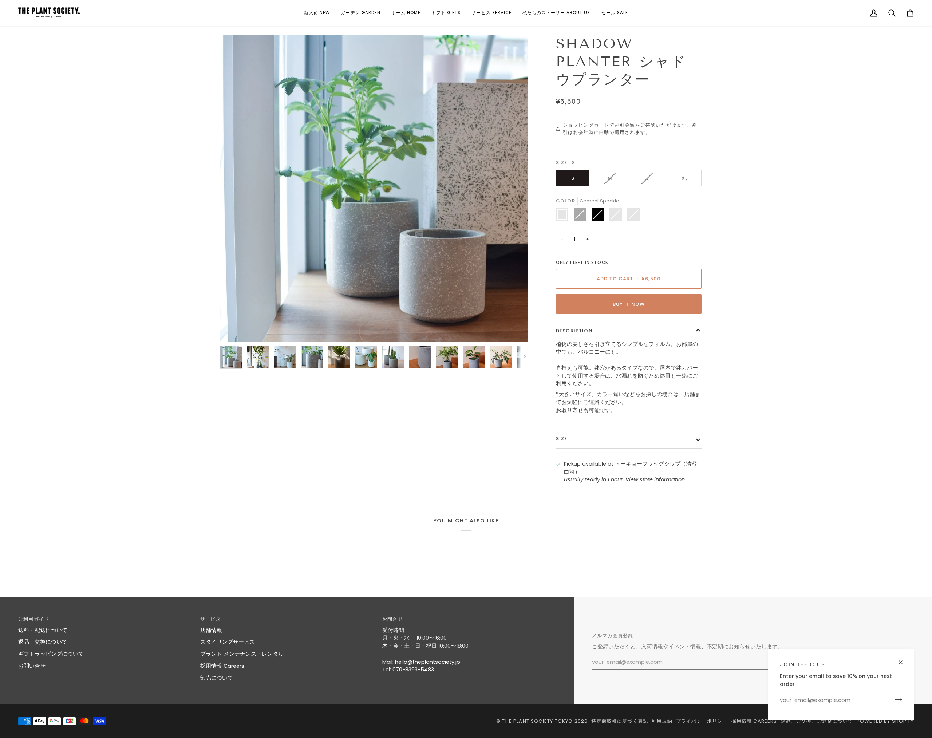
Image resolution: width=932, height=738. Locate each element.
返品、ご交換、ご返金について (817, 721)
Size (562, 438)
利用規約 (662, 721)
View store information (655, 479)
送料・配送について (42, 630)
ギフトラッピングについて (51, 654)
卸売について (216, 678)
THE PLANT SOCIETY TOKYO (537, 721)
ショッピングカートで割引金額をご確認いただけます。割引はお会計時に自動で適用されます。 (630, 129)
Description (574, 330)
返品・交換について (42, 642)
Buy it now (629, 304)
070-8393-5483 (413, 669)
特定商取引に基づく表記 (619, 721)
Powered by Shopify (885, 721)
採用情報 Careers (222, 666)
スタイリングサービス (227, 642)
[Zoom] (374, 188)
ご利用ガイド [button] (33, 619)
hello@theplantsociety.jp (427, 662)
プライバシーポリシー (702, 721)
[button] (317, 13)
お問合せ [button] (392, 619)
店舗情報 (211, 630)
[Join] (896, 699)
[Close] (904, 659)
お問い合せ (32, 666)
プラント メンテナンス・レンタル (242, 654)
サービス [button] (210, 619)
